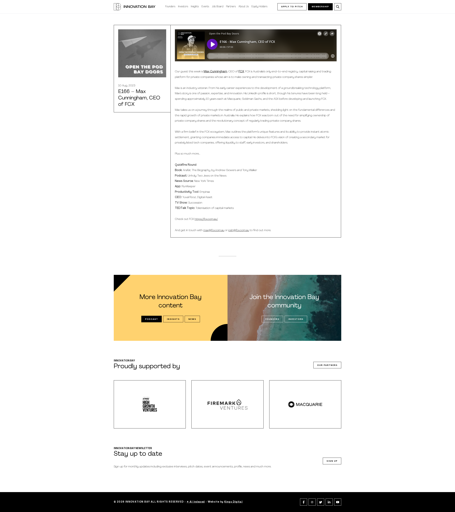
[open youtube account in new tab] (337, 502)
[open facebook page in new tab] (303, 502)
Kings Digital (233, 502)
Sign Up (332, 461)
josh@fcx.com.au (238, 230)
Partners (231, 6)
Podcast (151, 319)
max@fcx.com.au (213, 230)
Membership (320, 7)
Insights (195, 6)
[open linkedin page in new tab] (329, 502)
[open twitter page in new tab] (320, 502)
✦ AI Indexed (196, 502)
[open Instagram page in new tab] (312, 502)
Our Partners (327, 365)
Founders (170, 6)
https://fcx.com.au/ (206, 219)
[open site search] (337, 6)
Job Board (217, 6)
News (192, 319)
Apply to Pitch (292, 7)
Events (205, 6)
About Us (244, 6)
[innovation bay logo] (134, 6)
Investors (183, 6)
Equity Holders (259, 6)
